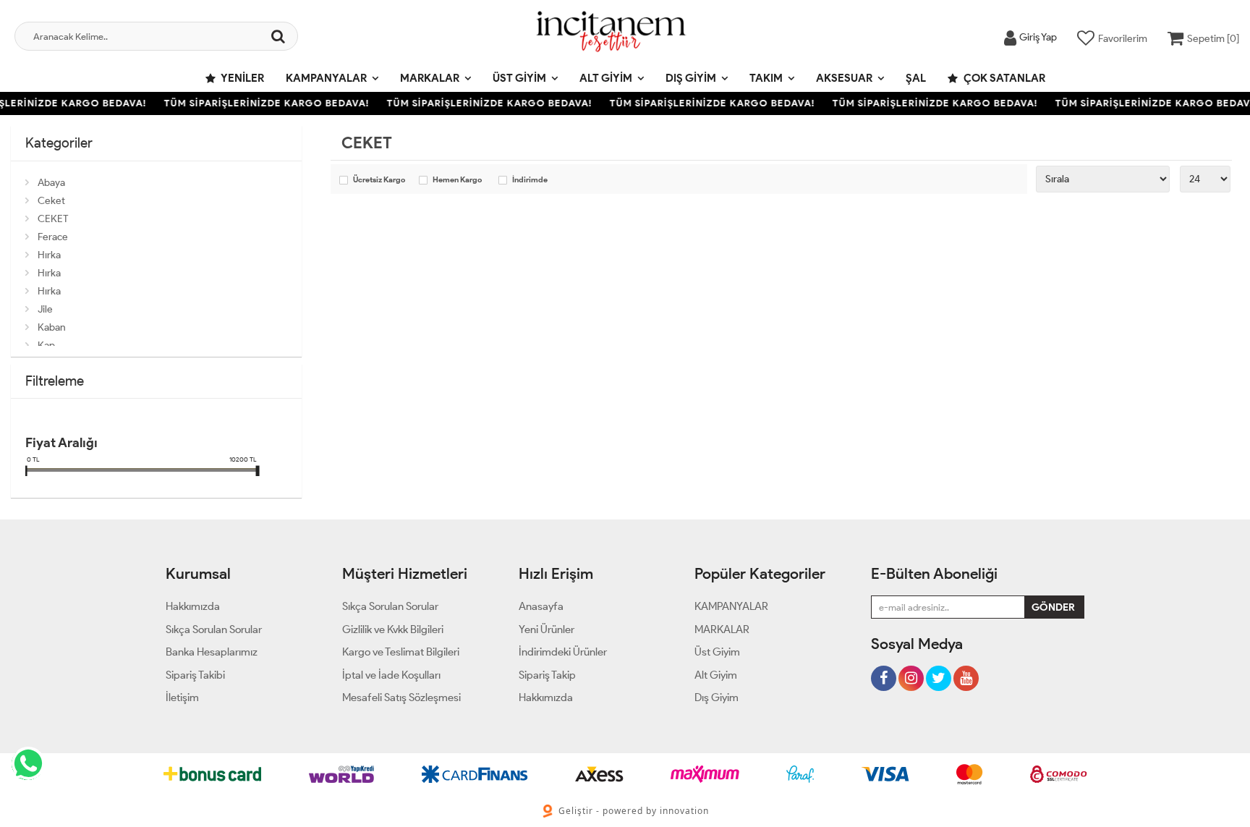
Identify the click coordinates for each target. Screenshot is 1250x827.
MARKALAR (429, 78)
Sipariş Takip (547, 675)
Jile (45, 309)
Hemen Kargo (457, 180)
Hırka (49, 255)
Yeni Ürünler (546, 629)
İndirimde (530, 180)
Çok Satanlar (1003, 78)
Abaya (51, 183)
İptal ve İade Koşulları (391, 675)
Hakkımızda (193, 606)
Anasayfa (541, 606)
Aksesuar (844, 78)
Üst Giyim (519, 78)
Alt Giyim (605, 78)
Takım (766, 78)
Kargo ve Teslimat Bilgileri (400, 651)
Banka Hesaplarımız (212, 651)
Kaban (52, 327)
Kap (46, 345)
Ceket (51, 201)
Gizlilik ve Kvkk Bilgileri (392, 629)
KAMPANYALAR (326, 78)
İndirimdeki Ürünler (563, 651)
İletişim (182, 697)
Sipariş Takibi (195, 675)
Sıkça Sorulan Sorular (214, 629)
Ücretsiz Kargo (379, 180)
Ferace (53, 237)
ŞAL (916, 78)
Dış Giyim (691, 78)
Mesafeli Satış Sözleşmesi (401, 697)
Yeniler (241, 78)
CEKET (53, 219)
